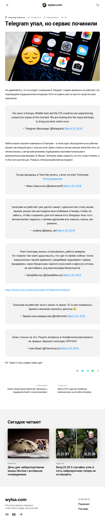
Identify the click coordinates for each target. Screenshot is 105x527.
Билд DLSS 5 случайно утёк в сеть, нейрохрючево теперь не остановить (76, 471)
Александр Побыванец (16, 17)
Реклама (83, 509)
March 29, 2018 (73, 128)
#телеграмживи (52, 178)
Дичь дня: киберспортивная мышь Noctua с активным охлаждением (26, 471)
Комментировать (52, 17)
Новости (12, 463)
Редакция (83, 504)
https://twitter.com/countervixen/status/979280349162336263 (37, 290)
